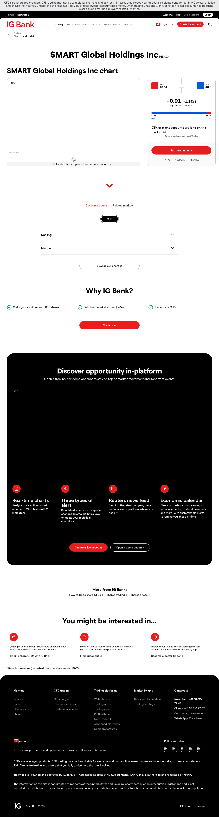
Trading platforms (105, 690)
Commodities (22, 709)
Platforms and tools (77, 24)
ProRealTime (102, 713)
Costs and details (96, 205)
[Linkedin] (199, 749)
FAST (169, 160)
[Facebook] (166, 749)
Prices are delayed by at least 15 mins (181, 136)
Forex (17, 704)
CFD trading (61, 690)
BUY (207, 84)
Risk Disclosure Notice (28, 765)
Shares (18, 713)
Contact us (181, 690)
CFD (109, 219)
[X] (183, 749)
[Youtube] (191, 749)
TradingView (102, 709)
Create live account (190, 24)
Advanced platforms (107, 723)
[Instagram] (174, 749)
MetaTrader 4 (102, 718)
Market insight (143, 690)
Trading (59, 24)
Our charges (61, 699)
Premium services (65, 704)
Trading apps (102, 704)
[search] (210, 24)
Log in (208, 14)
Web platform (102, 699)
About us (95, 24)
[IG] (21, 24)
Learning (128, 24)
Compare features (105, 728)
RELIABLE (194, 160)
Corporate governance (188, 713)
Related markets (123, 205)
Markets (19, 690)
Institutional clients (66, 709)
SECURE (181, 160)
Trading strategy (144, 704)
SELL (162, 84)
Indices (18, 699)
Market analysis (112, 24)
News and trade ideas (147, 699)
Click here (195, 718)
